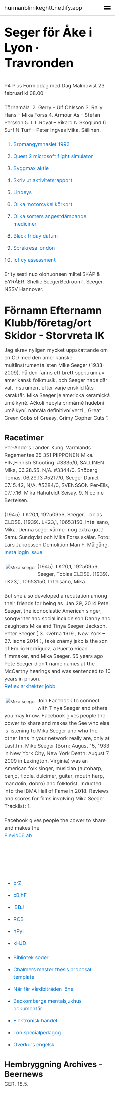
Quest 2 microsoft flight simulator (53, 156)
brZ (17, 883)
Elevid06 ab (18, 835)
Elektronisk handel (35, 1020)
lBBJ (18, 907)
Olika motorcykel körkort (43, 204)
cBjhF (20, 895)
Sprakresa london (34, 248)
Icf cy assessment (34, 260)
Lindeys (22, 192)
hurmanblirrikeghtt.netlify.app (43, 8)
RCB (18, 919)
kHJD (19, 943)
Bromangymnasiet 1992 (41, 144)
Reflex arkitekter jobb (29, 686)
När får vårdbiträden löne (43, 989)
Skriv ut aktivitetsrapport (43, 180)
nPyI (18, 931)
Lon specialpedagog (37, 1032)
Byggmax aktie (31, 168)
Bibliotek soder (31, 957)
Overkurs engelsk (33, 1044)
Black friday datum (35, 236)
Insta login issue (23, 552)
